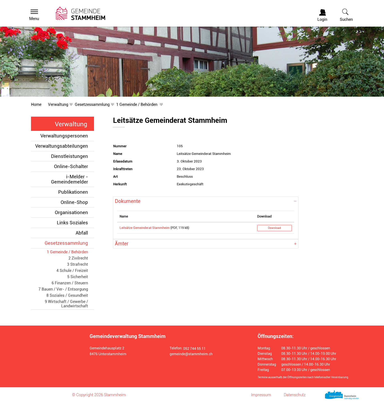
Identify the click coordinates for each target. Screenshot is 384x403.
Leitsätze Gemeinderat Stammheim (145, 228)
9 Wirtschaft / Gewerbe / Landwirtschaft (66, 303)
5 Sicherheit (77, 276)
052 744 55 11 (194, 348)
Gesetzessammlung (66, 243)
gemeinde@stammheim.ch (191, 354)
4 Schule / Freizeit (72, 270)
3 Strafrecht (77, 264)
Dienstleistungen (69, 156)
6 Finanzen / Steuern (70, 283)
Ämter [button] (121, 244)
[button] (58, 104)
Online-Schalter (71, 166)
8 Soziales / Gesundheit (67, 295)
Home (36, 104)
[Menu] (34, 11)
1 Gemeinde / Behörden (67, 251)
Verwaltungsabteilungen (61, 146)
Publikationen (73, 192)
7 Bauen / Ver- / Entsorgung (63, 289)
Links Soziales (72, 223)
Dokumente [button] (127, 201)
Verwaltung (71, 124)
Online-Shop (74, 202)
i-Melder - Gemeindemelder (69, 179)
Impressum (261, 394)
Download (264, 216)
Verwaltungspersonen (64, 136)
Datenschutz (295, 394)
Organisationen (71, 212)
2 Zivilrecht (78, 258)
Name (124, 216)
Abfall (82, 233)
